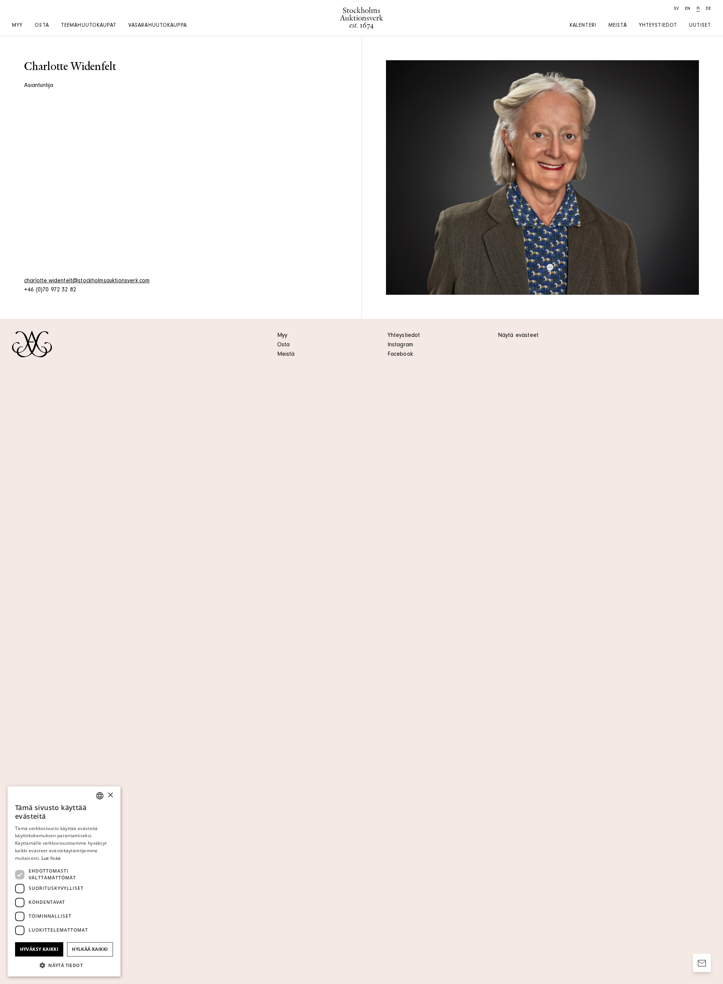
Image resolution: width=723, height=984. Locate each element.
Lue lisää (51, 858)
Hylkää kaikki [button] (90, 949)
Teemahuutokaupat (88, 26)
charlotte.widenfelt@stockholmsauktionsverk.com (86, 281)
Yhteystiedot (658, 26)
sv (676, 9)
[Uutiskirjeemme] (702, 963)
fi (698, 9)
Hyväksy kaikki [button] (39, 949)
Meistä (618, 26)
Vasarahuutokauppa (157, 26)
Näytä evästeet (518, 336)
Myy (17, 26)
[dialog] (64, 881)
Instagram (400, 345)
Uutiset (700, 26)
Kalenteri (583, 26)
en (687, 9)
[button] (64, 965)
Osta (42, 26)
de (708, 9)
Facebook (400, 355)
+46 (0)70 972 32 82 (50, 290)
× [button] (110, 795)
